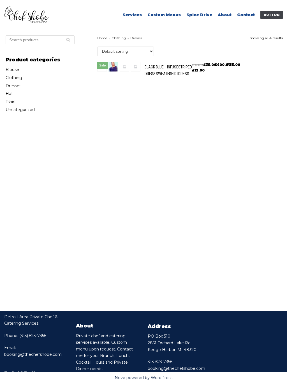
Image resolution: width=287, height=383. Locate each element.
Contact (246, 14)
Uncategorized (20, 109)
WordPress (161, 377)
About (225, 14)
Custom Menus (164, 14)
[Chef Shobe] (26, 15)
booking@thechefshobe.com (33, 354)
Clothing (14, 77)
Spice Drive (199, 14)
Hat (9, 93)
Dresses (13, 85)
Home (102, 38)
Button (271, 15)
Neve (120, 377)
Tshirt (11, 101)
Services (132, 14)
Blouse (12, 69)
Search (68, 41)
